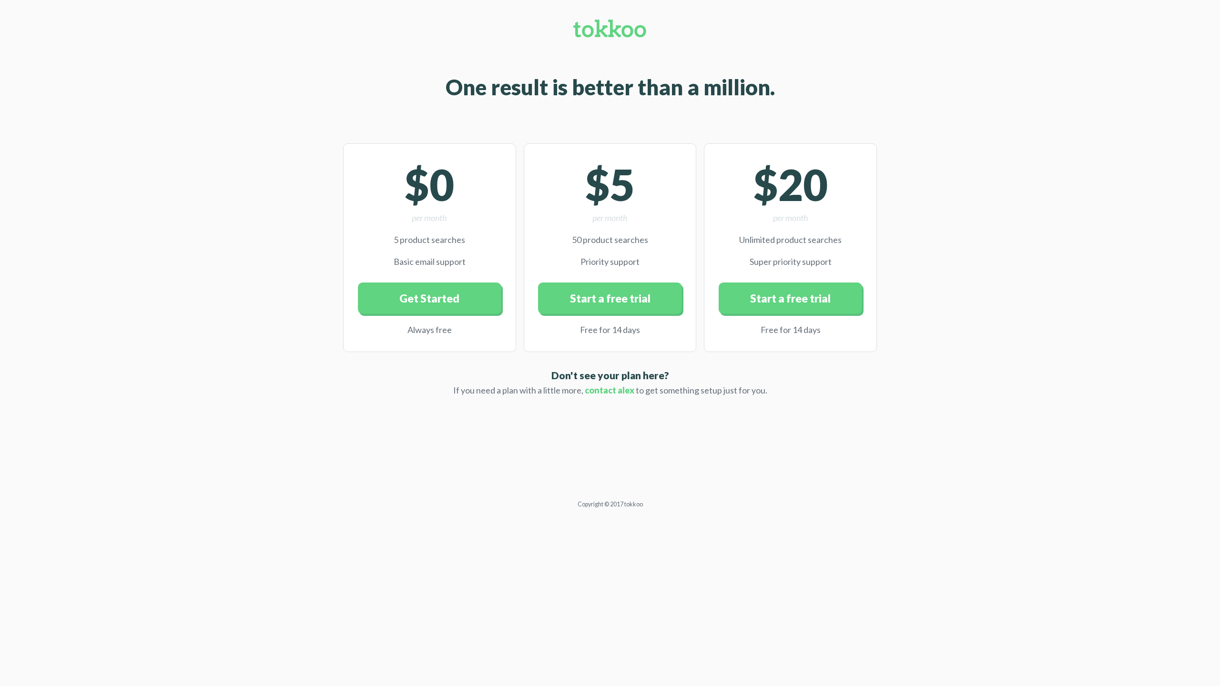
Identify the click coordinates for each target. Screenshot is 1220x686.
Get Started (429, 298)
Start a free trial (610, 298)
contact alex (609, 390)
